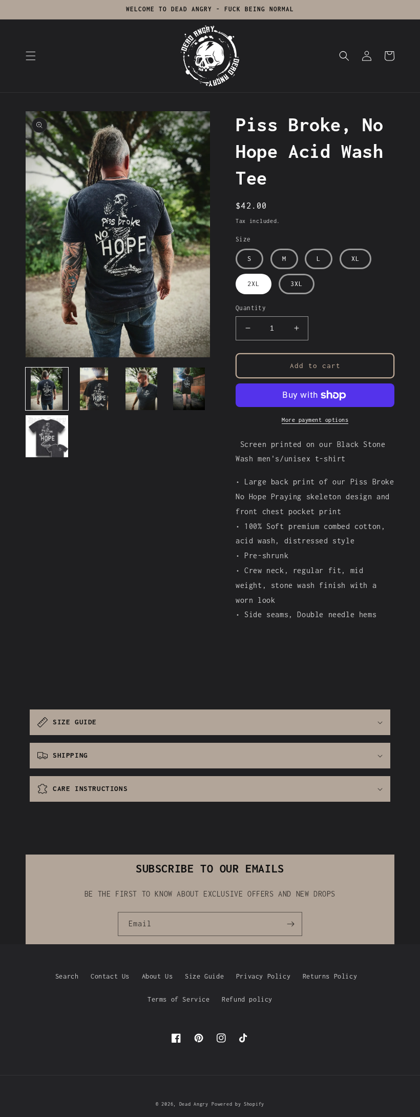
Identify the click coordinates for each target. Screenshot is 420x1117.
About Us (157, 976)
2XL (253, 284)
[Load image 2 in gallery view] (94, 389)
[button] (30, 56)
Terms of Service (179, 999)
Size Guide (204, 976)
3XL (296, 284)
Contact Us (110, 976)
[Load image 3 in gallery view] (141, 389)
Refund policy (247, 999)
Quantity (251, 307)
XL (355, 258)
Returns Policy (330, 976)
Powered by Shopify (238, 1104)
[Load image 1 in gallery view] (47, 389)
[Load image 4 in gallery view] (189, 389)
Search (67, 976)
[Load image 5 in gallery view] (47, 436)
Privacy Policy (263, 976)
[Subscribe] (290, 924)
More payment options (315, 420)
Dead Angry (193, 1104)
